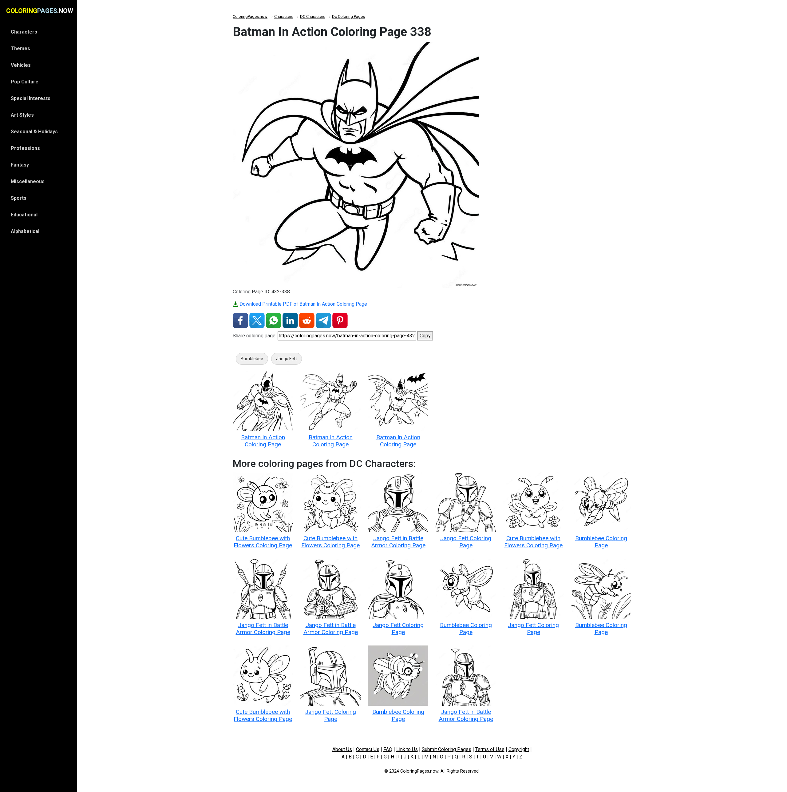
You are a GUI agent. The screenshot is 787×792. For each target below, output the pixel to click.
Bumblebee (252, 358)
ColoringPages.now (250, 16)
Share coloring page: (254, 336)
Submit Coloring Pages (446, 749)
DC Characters (312, 16)
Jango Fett (286, 358)
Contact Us (367, 749)
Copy (425, 336)
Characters (283, 16)
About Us (342, 749)
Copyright (518, 749)
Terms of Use (489, 749)
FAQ (387, 749)
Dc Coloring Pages (348, 16)
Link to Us (407, 749)
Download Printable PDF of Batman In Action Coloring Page (302, 304)
